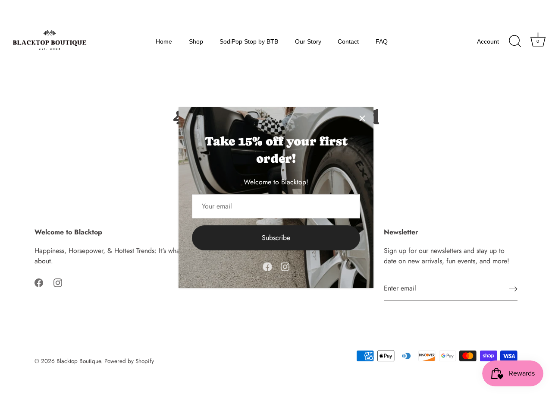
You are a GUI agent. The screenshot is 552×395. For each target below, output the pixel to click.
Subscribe (276, 238)
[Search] (514, 41)
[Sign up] (513, 288)
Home (164, 41)
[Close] (362, 118)
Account (488, 41)
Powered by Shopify (129, 361)
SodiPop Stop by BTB (249, 41)
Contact (348, 41)
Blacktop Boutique (78, 361)
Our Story (308, 41)
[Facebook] (267, 266)
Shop (196, 41)
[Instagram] (285, 266)
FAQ (382, 41)
